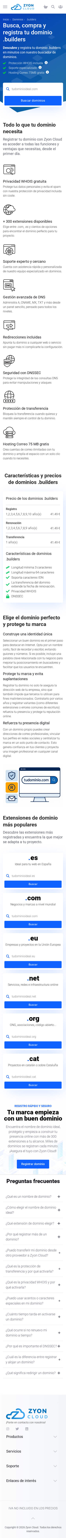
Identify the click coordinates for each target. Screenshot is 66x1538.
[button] (53, 7)
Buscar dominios (33, 100)
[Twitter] (17, 1429)
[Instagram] (7, 1429)
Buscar (33, 884)
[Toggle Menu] (5, 7)
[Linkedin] (26, 1429)
